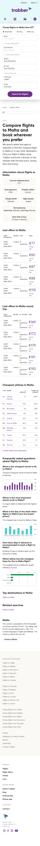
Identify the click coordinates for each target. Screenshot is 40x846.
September (7, 743)
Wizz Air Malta (12, 423)
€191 (32, 357)
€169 (32, 322)
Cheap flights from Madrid (12, 713)
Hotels (5, 775)
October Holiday (9, 747)
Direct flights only (10, 73)
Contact (6, 809)
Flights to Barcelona (10, 670)
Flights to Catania (9, 680)
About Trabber (9, 789)
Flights (5, 769)
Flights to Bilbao (9, 677)
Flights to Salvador (10, 686)
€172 (32, 334)
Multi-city (30, 32)
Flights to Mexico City (11, 700)
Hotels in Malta (8, 610)
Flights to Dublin (9, 663)
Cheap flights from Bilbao (12, 716)
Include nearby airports (12, 43)
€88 (32, 278)
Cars (5, 779)
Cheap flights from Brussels (13, 723)
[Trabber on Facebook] (8, 832)
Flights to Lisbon (9, 703)
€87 (32, 266)
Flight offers (8, 772)
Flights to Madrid (9, 666)
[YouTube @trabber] (16, 832)
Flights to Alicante (9, 673)
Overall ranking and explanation (15, 450)
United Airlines (12, 413)
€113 (32, 290)
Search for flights (20, 94)
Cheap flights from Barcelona (14, 720)
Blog (4, 792)
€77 (32, 243)
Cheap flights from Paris (12, 727)
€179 (32, 345)
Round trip (8, 32)
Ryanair (28, 192)
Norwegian (11, 409)
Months (5, 740)
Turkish (9, 435)
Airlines (5, 733)
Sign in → (34, 3)
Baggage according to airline (13, 736)
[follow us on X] (12, 832)
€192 (32, 369)
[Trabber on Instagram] (4, 832)
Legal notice (6, 826)
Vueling (9, 418)
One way (20, 32)
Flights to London (9, 697)
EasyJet (9, 440)
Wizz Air (10, 445)
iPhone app (7, 799)
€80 (32, 255)
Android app (8, 796)
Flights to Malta (8, 597)
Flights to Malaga (9, 690)
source (5, 120)
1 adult (6, 79)
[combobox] (20, 38)
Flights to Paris (8, 693)
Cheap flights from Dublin (12, 710)
